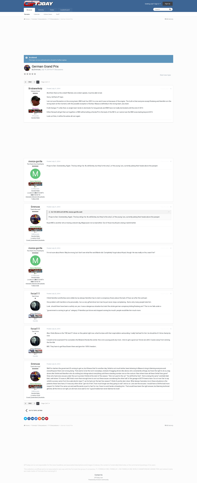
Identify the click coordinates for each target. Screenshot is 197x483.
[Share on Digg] (32, 418)
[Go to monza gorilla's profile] (35, 174)
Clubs (52, 10)
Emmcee (37, 69)
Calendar (37, 14)
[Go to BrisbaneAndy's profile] (35, 101)
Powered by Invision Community (98, 479)
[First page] (25, 82)
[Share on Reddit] (39, 418)
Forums (27, 14)
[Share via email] (43, 418)
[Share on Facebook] (29, 418)
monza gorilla (35, 161)
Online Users (48, 14)
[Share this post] (170, 88)
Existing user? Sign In (152, 4)
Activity (41, 10)
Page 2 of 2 (45, 82)
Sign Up (167, 4)
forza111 (35, 293)
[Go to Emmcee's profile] (27, 68)
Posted (53, 88)
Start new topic (165, 75)
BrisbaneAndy (35, 88)
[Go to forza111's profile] (35, 306)
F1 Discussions (58, 69)
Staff (57, 14)
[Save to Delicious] (36, 418)
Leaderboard (65, 10)
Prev (30, 82)
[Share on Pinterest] (46, 418)
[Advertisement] (98, 39)
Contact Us (98, 475)
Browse (29, 10)
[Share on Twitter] (25, 418)
